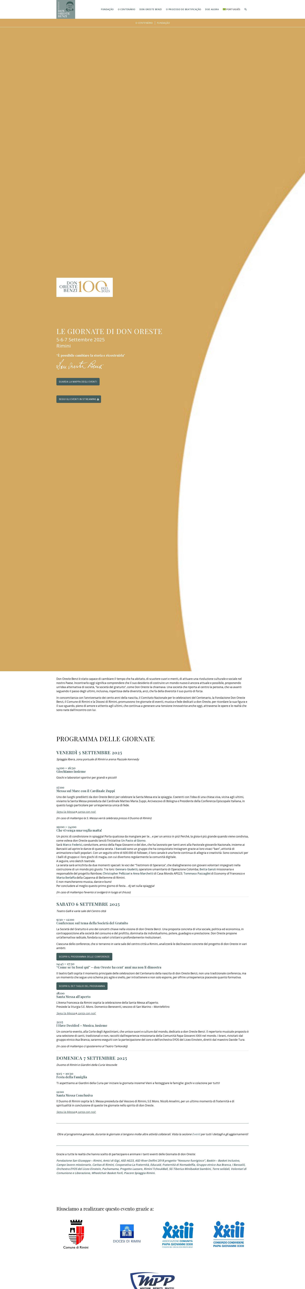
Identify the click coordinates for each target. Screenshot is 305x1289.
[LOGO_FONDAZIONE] (65, 9)
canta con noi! (86, 812)
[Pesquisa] (245, 9)
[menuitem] (107, 9)
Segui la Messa (65, 812)
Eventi (196, 1134)
